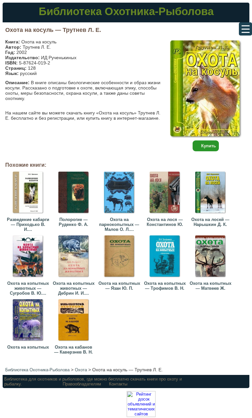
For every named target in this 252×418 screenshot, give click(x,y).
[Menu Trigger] (245, 29)
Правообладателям (82, 383)
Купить (208, 145)
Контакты (118, 383)
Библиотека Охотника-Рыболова (126, 11)
